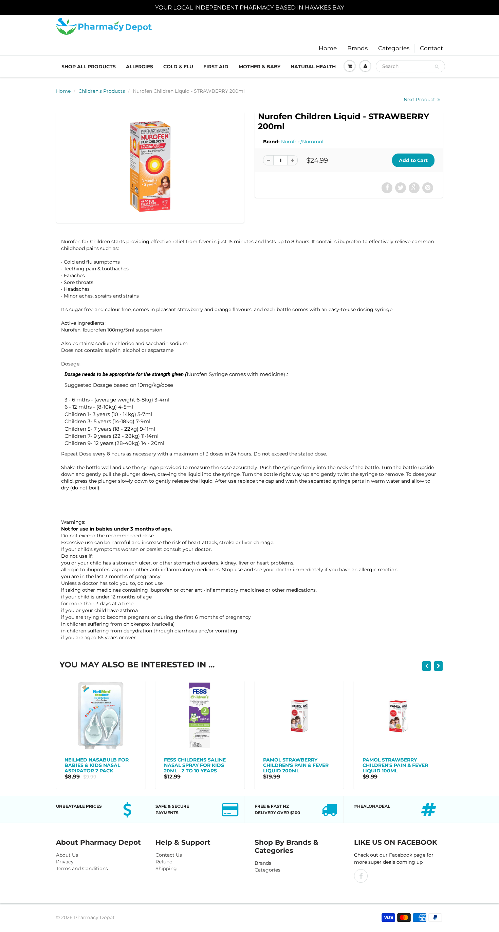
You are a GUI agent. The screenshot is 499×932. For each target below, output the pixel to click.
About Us (67, 855)
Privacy (65, 862)
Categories (393, 48)
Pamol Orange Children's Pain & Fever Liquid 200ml (396, 765)
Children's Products (101, 91)
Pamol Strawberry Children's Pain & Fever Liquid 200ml (197, 765)
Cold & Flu (178, 67)
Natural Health (313, 67)
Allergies (139, 67)
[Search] (437, 66)
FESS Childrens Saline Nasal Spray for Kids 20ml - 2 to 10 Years (97, 765)
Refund (163, 862)
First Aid (215, 67)
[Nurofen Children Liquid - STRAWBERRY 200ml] (150, 166)
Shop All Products (88, 67)
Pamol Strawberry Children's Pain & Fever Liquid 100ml (297, 765)
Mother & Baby (259, 67)
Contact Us (168, 855)
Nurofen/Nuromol (302, 142)
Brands (357, 48)
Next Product (420, 99)
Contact (431, 48)
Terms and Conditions (82, 868)
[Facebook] (361, 876)
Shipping (166, 868)
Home (328, 48)
